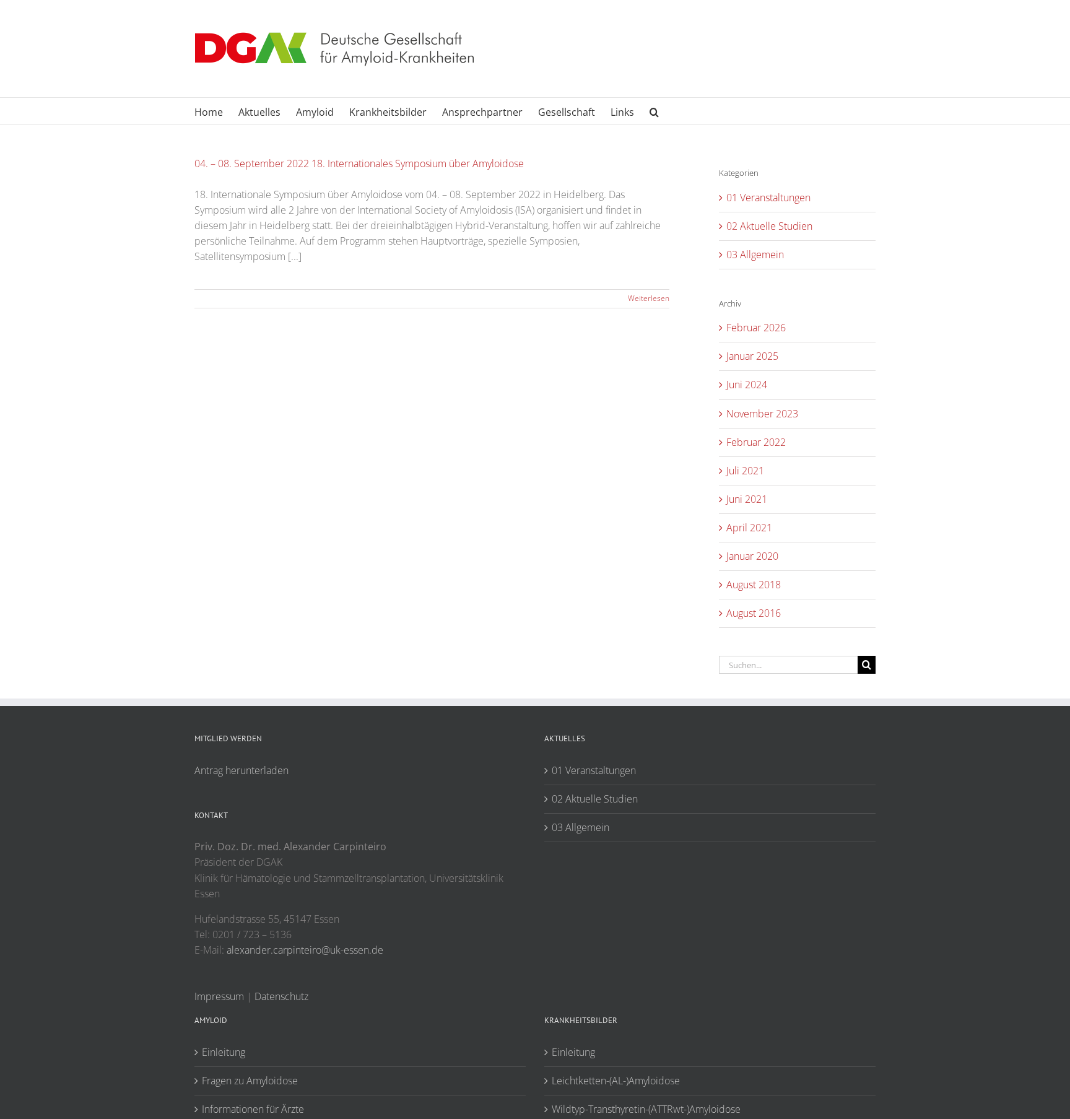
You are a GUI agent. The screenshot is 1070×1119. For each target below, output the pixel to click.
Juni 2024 (746, 384)
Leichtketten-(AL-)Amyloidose (616, 1080)
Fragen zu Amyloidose (250, 1080)
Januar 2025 (752, 356)
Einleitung (223, 1052)
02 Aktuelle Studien (769, 226)
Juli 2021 (745, 470)
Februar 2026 (756, 327)
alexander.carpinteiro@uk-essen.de (305, 950)
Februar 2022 (756, 442)
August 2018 (753, 584)
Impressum (219, 996)
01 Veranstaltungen (768, 197)
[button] (654, 111)
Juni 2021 (746, 499)
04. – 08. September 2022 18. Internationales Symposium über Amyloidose (359, 163)
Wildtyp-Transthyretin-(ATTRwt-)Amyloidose (646, 1109)
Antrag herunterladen (241, 770)
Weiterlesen (648, 298)
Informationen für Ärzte (253, 1109)
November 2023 (762, 413)
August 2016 (753, 613)
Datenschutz (281, 996)
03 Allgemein (755, 254)
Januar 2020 (752, 556)
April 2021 (749, 527)
